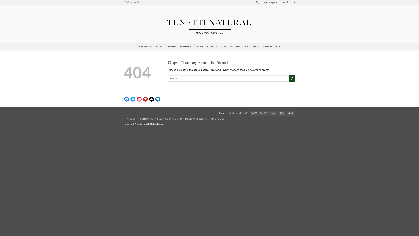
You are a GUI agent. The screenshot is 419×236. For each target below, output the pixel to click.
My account (131, 119)
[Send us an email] (135, 2)
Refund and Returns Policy (189, 119)
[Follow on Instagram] (128, 2)
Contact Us (146, 119)
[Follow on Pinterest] (138, 2)
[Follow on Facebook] (125, 2)
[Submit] (292, 78)
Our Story (250, 46)
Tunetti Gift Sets (230, 46)
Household (186, 46)
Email (222, 113)
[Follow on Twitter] (131, 2)
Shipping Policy (215, 119)
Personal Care (206, 46)
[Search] (257, 2)
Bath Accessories (166, 46)
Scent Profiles (271, 46)
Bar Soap (144, 46)
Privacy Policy (163, 119)
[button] (269, 2)
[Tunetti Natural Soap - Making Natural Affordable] (209, 21)
